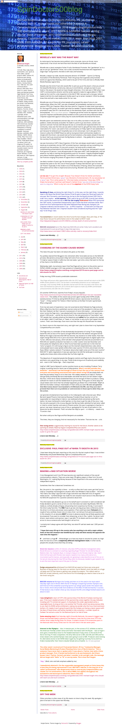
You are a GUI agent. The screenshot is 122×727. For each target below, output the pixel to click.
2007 (21, 266)
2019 (21, 179)
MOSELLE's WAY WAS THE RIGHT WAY (59, 57)
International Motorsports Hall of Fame (25, 279)
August (23, 210)
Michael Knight (24, 64)
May (22, 242)
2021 (21, 176)
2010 (21, 258)
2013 (21, 194)
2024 (21, 171)
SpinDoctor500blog (50, 9)
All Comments (23, 316)
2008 (21, 263)
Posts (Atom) (52, 713)
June (22, 239)
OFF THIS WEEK (48, 694)
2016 (21, 187)
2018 (21, 181)
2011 (21, 255)
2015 (21, 189)
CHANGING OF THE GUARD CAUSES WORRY (62, 247)
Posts (21, 312)
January (23, 252)
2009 (21, 261)
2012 (21, 197)
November (24, 202)
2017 (21, 184)
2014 (21, 192)
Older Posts (100, 709)
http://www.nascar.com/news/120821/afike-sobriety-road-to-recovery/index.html (68, 231)
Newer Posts (45, 709)
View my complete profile (25, 162)
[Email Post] (65, 239)
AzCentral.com (23, 276)
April (22, 244)
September (24, 207)
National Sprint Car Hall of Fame (26, 284)
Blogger (78, 723)
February (24, 250)
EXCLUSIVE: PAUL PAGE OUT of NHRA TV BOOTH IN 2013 (69, 448)
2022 (21, 174)
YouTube (21, 287)
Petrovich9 (64, 723)
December (24, 199)
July (22, 237)
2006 (21, 268)
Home (73, 709)
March (23, 247)
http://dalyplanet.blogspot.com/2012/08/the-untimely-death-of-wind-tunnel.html (68, 221)
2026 (21, 169)
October (23, 205)
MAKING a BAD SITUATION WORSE (58, 471)
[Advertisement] (25, 298)
